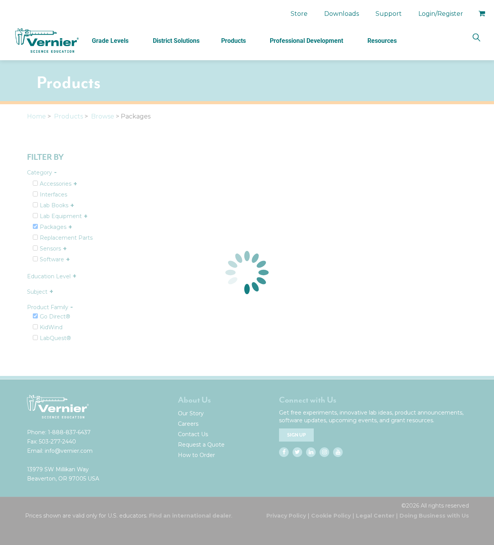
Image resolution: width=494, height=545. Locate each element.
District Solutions (176, 40)
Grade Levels (110, 40)
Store (299, 13)
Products (233, 40)
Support (389, 13)
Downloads (341, 13)
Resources (382, 40)
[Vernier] (46, 40)
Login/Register (440, 13)
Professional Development (306, 40)
